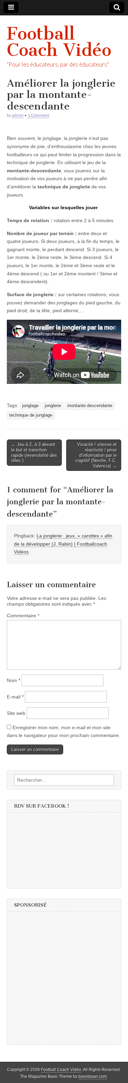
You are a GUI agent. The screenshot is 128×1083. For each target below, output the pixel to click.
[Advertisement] (64, 980)
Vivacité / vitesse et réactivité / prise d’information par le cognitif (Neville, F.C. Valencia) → (96, 455)
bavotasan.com (93, 1076)
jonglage (30, 405)
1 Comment (38, 115)
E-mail (15, 696)
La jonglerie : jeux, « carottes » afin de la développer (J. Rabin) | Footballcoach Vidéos (63, 543)
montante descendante (89, 405)
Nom (13, 680)
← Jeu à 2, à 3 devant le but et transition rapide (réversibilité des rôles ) (34, 452)
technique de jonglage (30, 415)
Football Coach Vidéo (59, 41)
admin (18, 115)
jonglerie (53, 405)
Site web (16, 713)
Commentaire (23, 615)
